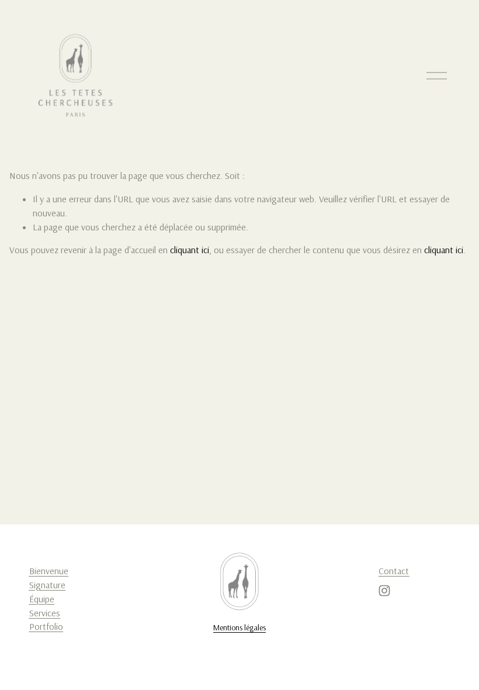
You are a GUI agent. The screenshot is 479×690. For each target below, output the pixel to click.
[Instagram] (384, 590)
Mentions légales (239, 627)
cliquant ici (189, 250)
